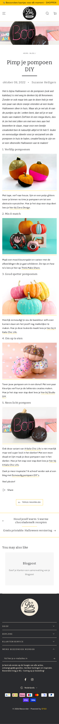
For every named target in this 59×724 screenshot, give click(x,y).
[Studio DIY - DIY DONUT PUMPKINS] (29, 378)
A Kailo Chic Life (33, 448)
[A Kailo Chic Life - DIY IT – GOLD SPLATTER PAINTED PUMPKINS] (29, 313)
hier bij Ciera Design (20, 207)
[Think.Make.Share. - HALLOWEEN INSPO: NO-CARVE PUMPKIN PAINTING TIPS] (29, 253)
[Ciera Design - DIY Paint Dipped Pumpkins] (29, 189)
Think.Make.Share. (30, 267)
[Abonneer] (55, 658)
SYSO (44, 709)
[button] (47, 13)
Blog (32, 53)
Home (25, 53)
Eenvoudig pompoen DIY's (25, 475)
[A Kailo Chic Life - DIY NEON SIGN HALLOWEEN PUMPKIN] (29, 442)
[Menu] (4, 13)
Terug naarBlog (31, 502)
